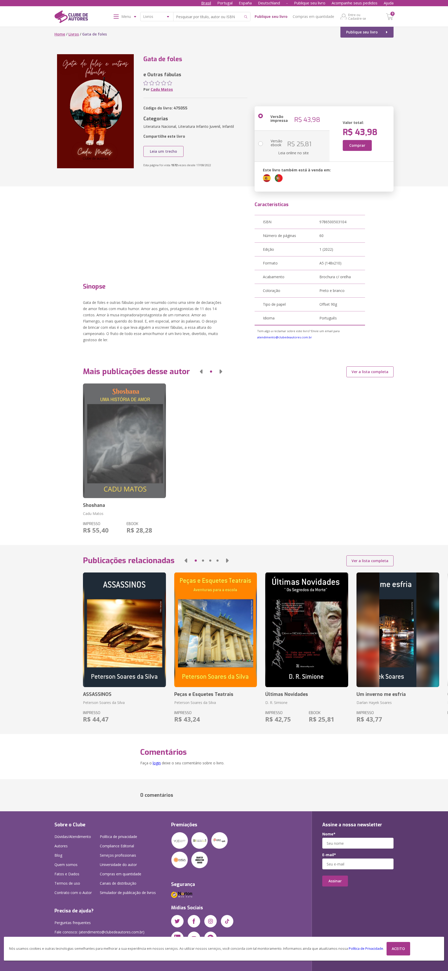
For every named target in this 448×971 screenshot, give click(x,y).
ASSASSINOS (97, 694)
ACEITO (398, 948)
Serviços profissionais (118, 855)
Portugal (225, 2)
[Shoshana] (124, 440)
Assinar (335, 880)
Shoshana (94, 505)
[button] (201, 371)
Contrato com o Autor (73, 892)
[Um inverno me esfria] (397, 629)
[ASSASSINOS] (124, 629)
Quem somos (66, 864)
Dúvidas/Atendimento (72, 836)
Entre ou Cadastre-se (357, 16)
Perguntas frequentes (72, 922)
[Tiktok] (227, 921)
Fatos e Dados (66, 873)
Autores (61, 845)
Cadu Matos (162, 89)
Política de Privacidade (366, 948)
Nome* (328, 834)
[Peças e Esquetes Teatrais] (215, 629)
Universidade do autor (118, 864)
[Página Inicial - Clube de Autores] (71, 17)
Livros (73, 34)
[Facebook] (194, 921)
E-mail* (329, 855)
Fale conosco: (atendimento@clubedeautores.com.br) (99, 932)
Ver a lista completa (370, 371)
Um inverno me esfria (381, 694)
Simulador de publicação (128, 892)
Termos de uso (67, 883)
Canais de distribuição (118, 883)
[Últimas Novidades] (306, 629)
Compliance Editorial (117, 845)
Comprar (357, 145)
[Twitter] (177, 921)
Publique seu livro (309, 2)
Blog (58, 855)
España (245, 2)
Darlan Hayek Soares (374, 702)
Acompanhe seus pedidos (354, 2)
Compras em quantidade (313, 16)
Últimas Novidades (286, 694)
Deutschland (269, 2)
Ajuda (389, 2)
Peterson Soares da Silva (104, 702)
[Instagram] (210, 921)
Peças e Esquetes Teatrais (203, 694)
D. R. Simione (276, 702)
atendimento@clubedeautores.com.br (284, 337)
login (157, 762)
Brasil (206, 2)
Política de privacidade (118, 836)
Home (59, 34)
